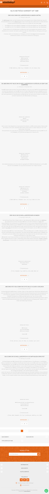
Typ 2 (30, 199)
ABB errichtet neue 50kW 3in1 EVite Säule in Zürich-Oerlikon (24, 286)
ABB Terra (15, 199)
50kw (25, 340)
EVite (44, 94)
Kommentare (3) (24, 65)
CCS (28, 199)
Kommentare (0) (24, 197)
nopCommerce (27, 491)
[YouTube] (27, 479)
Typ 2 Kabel (8, 227)
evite (20, 340)
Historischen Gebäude (40, 291)
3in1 (36, 199)
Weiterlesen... (23, 72)
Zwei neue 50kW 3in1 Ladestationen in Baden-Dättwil (24, 15)
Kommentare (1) (24, 268)
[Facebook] (24, 479)
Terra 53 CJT (22, 91)
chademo (31, 340)
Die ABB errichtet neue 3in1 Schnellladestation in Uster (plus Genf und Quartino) (24, 84)
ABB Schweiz (6, 20)
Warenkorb (47, 2)
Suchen (47, 6)
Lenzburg (45, 238)
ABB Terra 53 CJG (10, 293)
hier (40, 23)
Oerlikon (41, 238)
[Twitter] (21, 479)
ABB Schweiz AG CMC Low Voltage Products (22, 361)
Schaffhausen (6, 240)
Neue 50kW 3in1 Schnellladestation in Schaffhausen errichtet (25, 356)
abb (12, 340)
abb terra (16, 340)
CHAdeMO (20, 199)
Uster (25, 199)
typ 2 (35, 340)
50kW (33, 199)
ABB (12, 199)
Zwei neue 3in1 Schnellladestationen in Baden (24, 215)
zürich (38, 340)
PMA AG (24, 89)
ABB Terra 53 (18, 21)
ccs (27, 340)
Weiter (27, 431)
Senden (38, 454)
